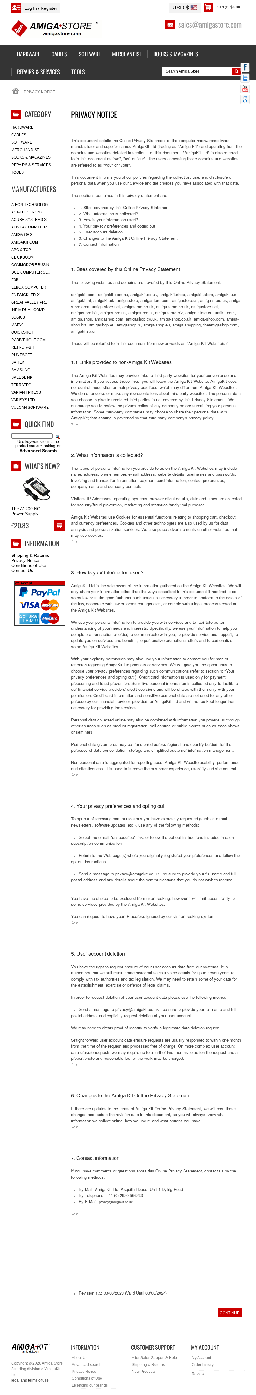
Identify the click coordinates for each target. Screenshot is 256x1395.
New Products (143, 1371)
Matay (17, 325)
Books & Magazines (31, 157)
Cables (18, 135)
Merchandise (25, 150)
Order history (203, 1364)
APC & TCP (21, 250)
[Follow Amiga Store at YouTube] (245, 89)
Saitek (17, 362)
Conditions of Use (28, 565)
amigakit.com (24, 242)
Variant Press (26, 392)
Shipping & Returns (30, 555)
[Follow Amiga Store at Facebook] (245, 68)
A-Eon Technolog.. (30, 205)
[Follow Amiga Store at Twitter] (245, 78)
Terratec (21, 385)
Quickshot (22, 332)
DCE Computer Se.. (30, 272)
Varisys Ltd (23, 400)
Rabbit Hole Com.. (29, 340)
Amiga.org (21, 235)
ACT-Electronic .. (29, 212)
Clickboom (22, 257)
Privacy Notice (25, 560)
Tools (17, 172)
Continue (229, 1313)
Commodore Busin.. (31, 265)
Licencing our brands (90, 1385)
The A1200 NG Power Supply (26, 511)
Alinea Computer (29, 227)
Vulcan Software (30, 407)
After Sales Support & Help (154, 1358)
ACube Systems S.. (29, 220)
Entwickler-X (25, 295)
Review (198, 1374)
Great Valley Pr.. (29, 302)
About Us (79, 1358)
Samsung (20, 370)
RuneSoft (21, 355)
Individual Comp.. (28, 310)
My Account (201, 1358)
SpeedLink (21, 377)
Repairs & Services (31, 165)
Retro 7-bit (22, 347)
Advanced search (86, 1364)
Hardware (22, 127)
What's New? (42, 466)
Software (21, 142)
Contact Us (22, 570)
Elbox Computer (28, 287)
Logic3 (18, 317)
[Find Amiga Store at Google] (245, 100)
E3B (14, 280)
